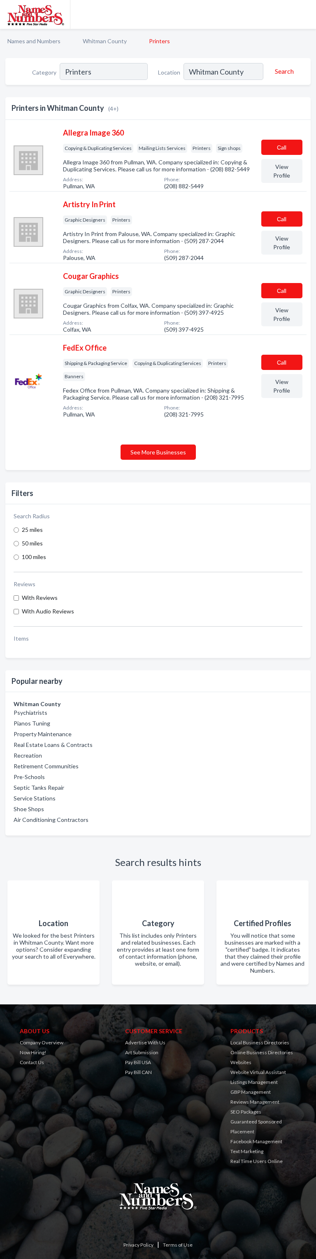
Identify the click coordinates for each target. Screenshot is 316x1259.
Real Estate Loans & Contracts (53, 744)
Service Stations (35, 798)
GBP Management (250, 1092)
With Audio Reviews (48, 611)
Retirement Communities (46, 766)
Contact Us (32, 1062)
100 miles (34, 556)
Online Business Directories (261, 1052)
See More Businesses (158, 452)
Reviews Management (254, 1102)
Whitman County (105, 40)
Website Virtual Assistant (258, 1072)
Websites (240, 1062)
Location (169, 72)
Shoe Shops (29, 808)
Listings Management (254, 1082)
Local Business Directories (259, 1042)
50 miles (32, 543)
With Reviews (40, 597)
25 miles (32, 529)
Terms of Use (178, 1245)
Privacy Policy (138, 1245)
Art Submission (141, 1052)
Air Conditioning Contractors (51, 819)
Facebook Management (256, 1141)
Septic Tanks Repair (39, 787)
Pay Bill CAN (138, 1072)
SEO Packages (245, 1112)
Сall (281, 147)
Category (44, 72)
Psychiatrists (30, 712)
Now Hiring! (33, 1052)
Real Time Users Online (256, 1161)
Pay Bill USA (138, 1062)
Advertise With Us (145, 1042)
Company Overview (41, 1042)
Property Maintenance (43, 733)
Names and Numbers (33, 40)
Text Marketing (246, 1151)
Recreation (28, 755)
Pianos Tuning (32, 723)
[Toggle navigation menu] (304, 14)
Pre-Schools (29, 776)
